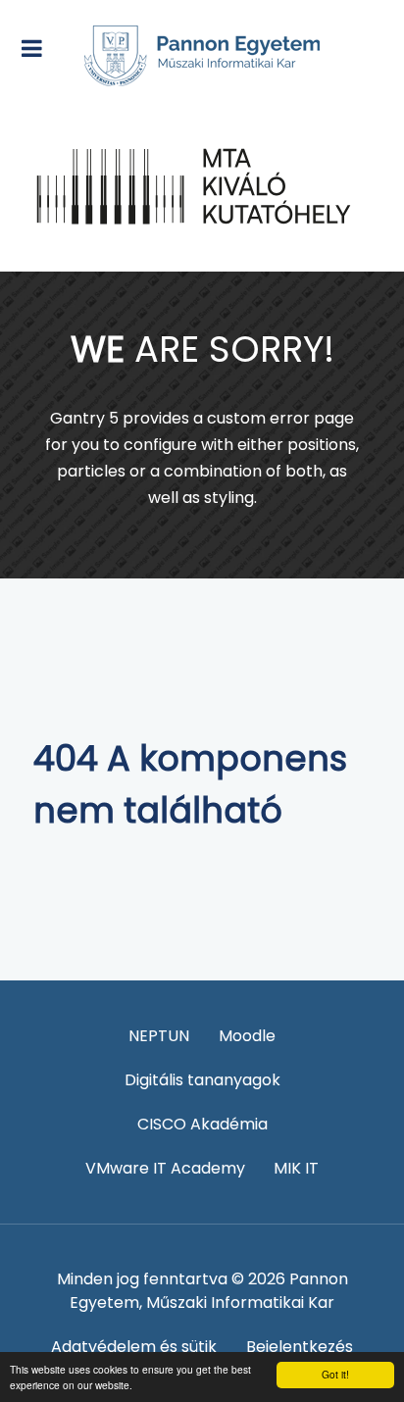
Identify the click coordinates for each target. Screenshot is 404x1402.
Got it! (335, 1374)
